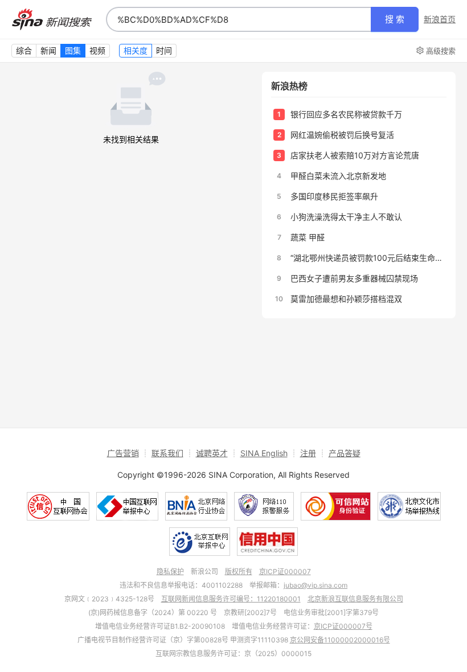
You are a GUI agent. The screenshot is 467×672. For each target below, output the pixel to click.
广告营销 (123, 453)
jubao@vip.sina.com (315, 585)
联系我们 (167, 453)
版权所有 (238, 571)
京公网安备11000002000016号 (340, 640)
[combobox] (238, 19)
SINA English (264, 453)
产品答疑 (345, 453)
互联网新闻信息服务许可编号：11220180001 (231, 599)
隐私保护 (170, 571)
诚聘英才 (212, 453)
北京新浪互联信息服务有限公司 (355, 599)
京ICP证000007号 (343, 626)
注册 (308, 453)
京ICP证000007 (285, 571)
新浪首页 (440, 19)
